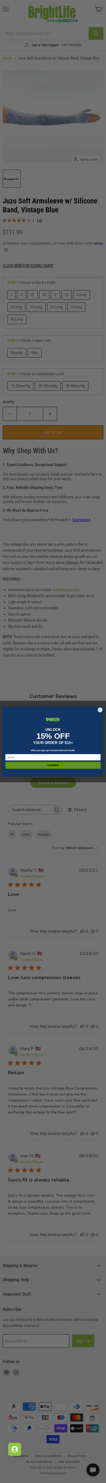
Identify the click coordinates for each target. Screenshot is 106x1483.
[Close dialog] (100, 710)
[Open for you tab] (14, 1449)
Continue (52, 765)
